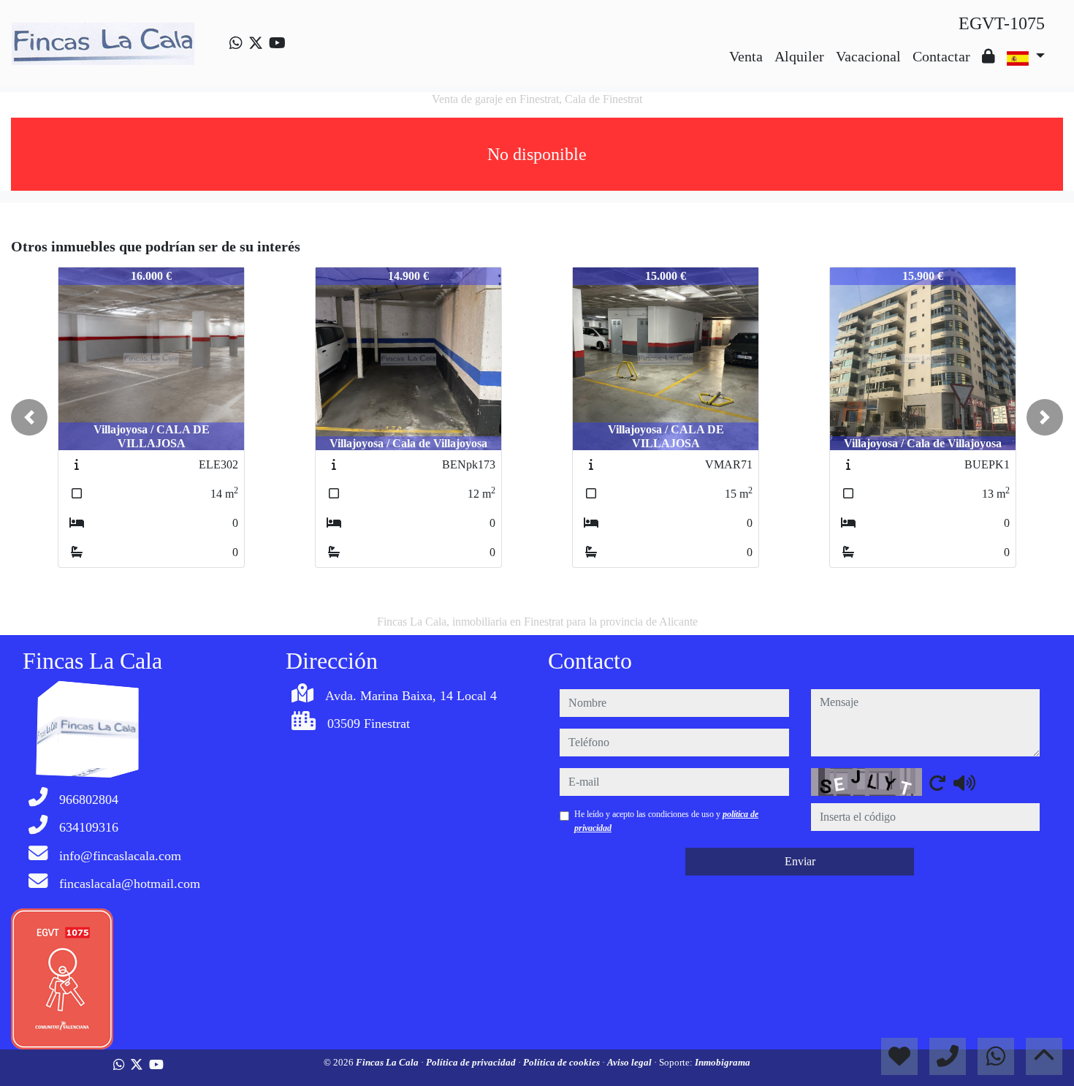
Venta (746, 56)
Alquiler (799, 56)
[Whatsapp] (236, 43)
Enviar (800, 861)
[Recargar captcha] (937, 782)
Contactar (941, 56)
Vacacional (868, 56)
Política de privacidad (472, 1062)
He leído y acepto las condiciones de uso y (666, 820)
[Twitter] (255, 43)
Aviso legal (630, 1062)
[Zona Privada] (988, 56)
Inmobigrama (722, 1062)
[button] (29, 417)
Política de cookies (562, 1062)
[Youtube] (277, 43)
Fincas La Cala (388, 1062)
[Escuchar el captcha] (964, 782)
